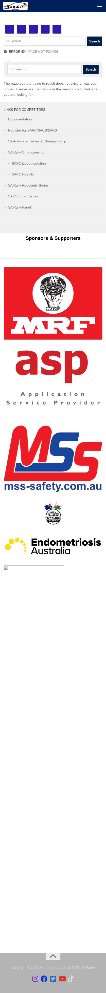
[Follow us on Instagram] (35, 978)
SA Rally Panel (19, 207)
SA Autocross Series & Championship (37, 141)
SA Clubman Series (23, 196)
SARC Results (23, 174)
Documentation (20, 119)
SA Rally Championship (26, 152)
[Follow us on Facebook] (44, 978)
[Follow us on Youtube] (61, 978)
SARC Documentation (29, 163)
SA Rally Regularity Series (28, 185)
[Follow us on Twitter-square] (53, 978)
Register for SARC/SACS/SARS (32, 130)
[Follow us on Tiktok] (70, 978)
